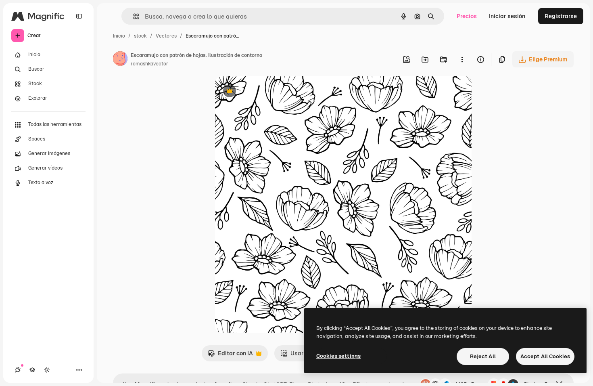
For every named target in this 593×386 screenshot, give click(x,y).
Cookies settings (338, 355)
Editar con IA (230, 355)
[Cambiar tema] (46, 369)
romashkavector (149, 64)
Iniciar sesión (507, 16)
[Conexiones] (17, 369)
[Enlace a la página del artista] (120, 59)
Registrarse (561, 16)
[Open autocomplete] (133, 16)
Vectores (166, 36)
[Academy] (32, 369)
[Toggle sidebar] (79, 16)
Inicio (119, 36)
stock (140, 36)
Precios (467, 16)
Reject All (483, 356)
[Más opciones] (462, 59)
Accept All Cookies (545, 356)
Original (266, 92)
